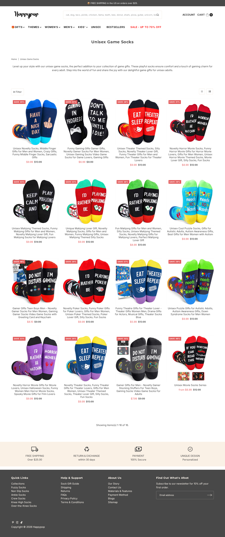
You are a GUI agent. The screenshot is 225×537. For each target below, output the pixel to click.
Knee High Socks (21, 502)
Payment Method (118, 494)
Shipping (66, 487)
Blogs (111, 498)
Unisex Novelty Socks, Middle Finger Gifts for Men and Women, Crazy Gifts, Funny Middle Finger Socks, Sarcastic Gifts (34, 153)
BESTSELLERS (116, 27)
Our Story (113, 483)
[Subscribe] (210, 495)
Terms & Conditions (72, 502)
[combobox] (112, 15)
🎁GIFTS (17, 27)
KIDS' (81, 27)
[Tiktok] (21, 522)
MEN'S (68, 27)
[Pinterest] (13, 522)
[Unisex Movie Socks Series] (190, 358)
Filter (19, 91)
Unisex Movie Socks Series (190, 385)
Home (14, 59)
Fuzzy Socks (18, 487)
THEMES (33, 27)
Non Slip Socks (20, 491)
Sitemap (113, 502)
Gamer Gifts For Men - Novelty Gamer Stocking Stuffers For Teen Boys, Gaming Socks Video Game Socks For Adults (138, 390)
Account (189, 14)
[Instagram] (17, 522)
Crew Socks (18, 498)
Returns (65, 491)
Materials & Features (120, 491)
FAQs (64, 494)
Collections (18, 483)
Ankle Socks (18, 494)
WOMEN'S (51, 27)
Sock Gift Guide (70, 483)
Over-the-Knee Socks (24, 505)
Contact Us (114, 487)
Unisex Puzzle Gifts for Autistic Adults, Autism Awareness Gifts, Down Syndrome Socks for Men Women (190, 311)
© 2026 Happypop (34, 526)
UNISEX (96, 27)
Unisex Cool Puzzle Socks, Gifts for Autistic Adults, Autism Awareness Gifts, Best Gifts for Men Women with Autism (190, 231)
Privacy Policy (69, 498)
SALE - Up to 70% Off (145, 27)
